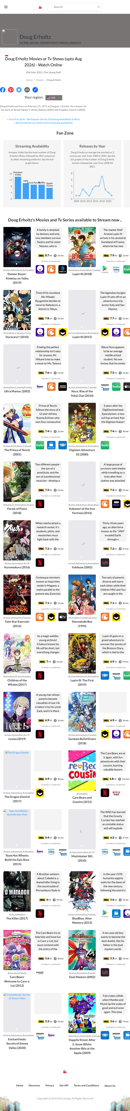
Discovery (34, 1085)
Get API (63, 1085)
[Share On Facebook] (2, 89)
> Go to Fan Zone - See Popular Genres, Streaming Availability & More (43, 119)
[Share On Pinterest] (11, 89)
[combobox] (53, 97)
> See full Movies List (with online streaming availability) (43, 122)
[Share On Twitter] (19, 89)
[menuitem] (20, 1087)
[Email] (27, 89)
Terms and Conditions (86, 1085)
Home (29, 79)
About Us (109, 1085)
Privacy (50, 1085)
